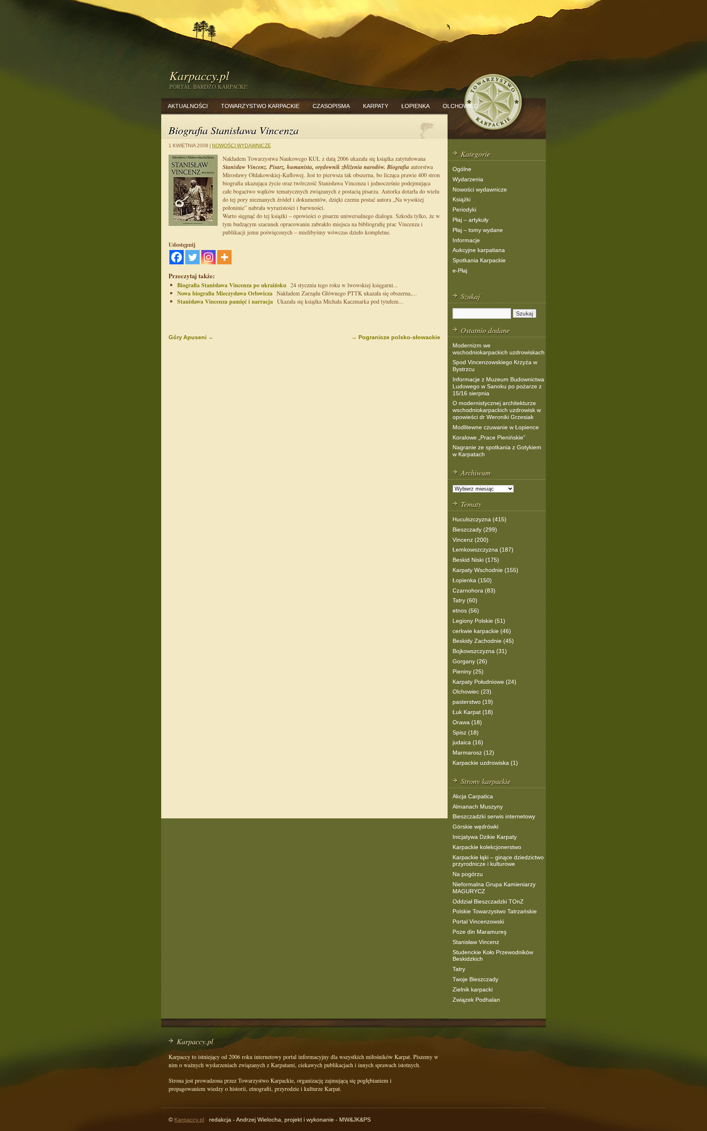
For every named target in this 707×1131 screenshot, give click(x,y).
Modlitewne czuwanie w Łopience (496, 427)
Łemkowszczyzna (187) (483, 549)
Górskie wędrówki (475, 826)
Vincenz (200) (471, 539)
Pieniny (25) (468, 671)
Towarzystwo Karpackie (260, 106)
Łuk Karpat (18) (473, 712)
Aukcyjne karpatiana (479, 250)
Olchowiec (460, 106)
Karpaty (375, 106)
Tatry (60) (465, 600)
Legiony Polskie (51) (479, 620)
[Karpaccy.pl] (492, 133)
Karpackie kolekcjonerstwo (487, 847)
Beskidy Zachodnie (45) (483, 641)
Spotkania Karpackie (479, 260)
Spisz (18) (466, 732)
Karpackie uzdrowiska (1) (485, 762)
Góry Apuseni (191, 337)
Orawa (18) (467, 722)
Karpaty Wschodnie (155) (485, 570)
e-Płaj (460, 270)
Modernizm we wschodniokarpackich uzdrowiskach (499, 349)
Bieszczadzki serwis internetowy (494, 816)
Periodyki (464, 209)
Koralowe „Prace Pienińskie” (489, 437)
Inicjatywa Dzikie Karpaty (485, 837)
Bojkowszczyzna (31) (480, 651)
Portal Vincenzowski (478, 921)
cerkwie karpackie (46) (482, 631)
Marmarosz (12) (473, 752)
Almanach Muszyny (478, 806)
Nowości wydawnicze (241, 146)
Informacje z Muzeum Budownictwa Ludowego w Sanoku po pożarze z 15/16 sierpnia (498, 386)
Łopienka (415, 106)
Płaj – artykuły (471, 219)
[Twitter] (192, 257)
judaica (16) (468, 742)
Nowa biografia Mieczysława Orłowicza (224, 293)
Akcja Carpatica (473, 796)
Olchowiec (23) (472, 691)
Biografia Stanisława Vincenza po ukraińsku (231, 285)
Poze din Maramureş (480, 931)
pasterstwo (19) (473, 701)
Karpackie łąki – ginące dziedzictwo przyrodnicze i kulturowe (498, 860)
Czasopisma (331, 106)
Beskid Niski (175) (476, 559)
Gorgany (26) (470, 661)
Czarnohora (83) (474, 590)
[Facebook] (176, 257)
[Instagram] (208, 257)
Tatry (459, 969)
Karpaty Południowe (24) (484, 681)
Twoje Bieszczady (475, 979)
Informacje (466, 240)
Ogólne (462, 169)
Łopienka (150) (472, 580)
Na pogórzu (468, 874)
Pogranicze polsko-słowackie (395, 337)
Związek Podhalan (476, 999)
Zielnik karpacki (473, 989)
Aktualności (188, 106)
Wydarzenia (468, 179)
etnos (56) (466, 610)
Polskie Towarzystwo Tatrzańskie (495, 911)
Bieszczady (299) (475, 529)
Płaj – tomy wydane (478, 230)
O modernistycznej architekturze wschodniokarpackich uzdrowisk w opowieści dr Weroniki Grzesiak (497, 410)
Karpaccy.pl (199, 75)
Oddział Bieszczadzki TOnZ (488, 901)
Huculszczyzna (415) (480, 519)
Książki (462, 199)
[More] (224, 257)
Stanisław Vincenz (476, 942)
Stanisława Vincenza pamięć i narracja (225, 301)
